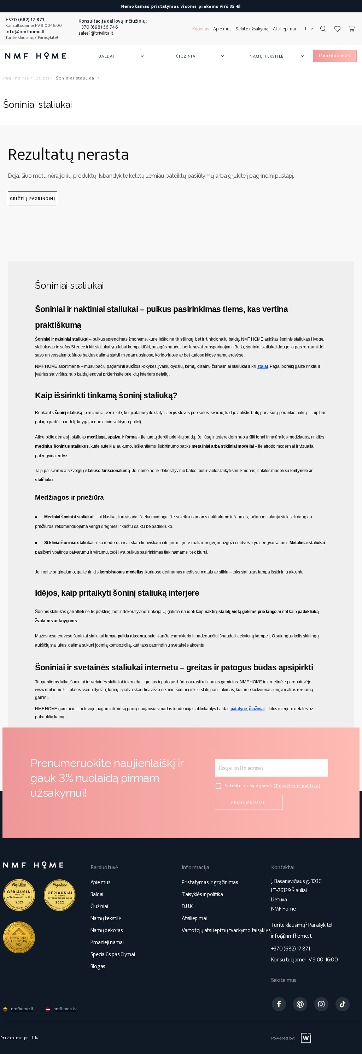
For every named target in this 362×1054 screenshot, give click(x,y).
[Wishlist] (337, 28)
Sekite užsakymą (252, 29)
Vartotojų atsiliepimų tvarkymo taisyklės (226, 930)
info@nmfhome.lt (291, 936)
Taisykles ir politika (297, 785)
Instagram (321, 1004)
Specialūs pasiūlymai (112, 954)
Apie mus (222, 29)
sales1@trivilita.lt (95, 33)
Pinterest (300, 1004)
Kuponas (200, 29)
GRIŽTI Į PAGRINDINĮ (32, 198)
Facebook (279, 1004)
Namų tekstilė (277, 56)
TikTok (342, 1004)
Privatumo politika (20, 1037)
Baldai (122, 56)
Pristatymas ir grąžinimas (210, 882)
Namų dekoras (106, 930)
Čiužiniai (200, 56)
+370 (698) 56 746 (98, 27)
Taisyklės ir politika (202, 894)
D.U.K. (188, 906)
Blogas (98, 966)
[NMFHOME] (35, 55)
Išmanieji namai (107, 942)
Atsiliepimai (284, 29)
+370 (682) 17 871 (290, 949)
